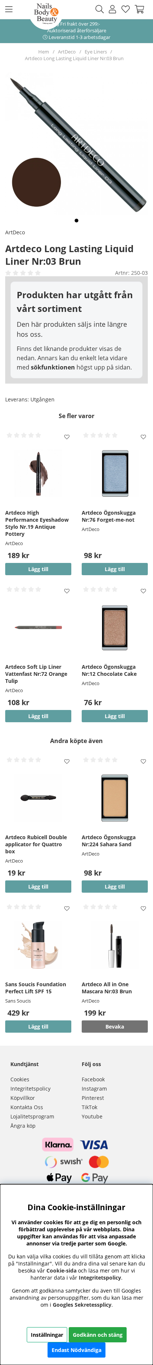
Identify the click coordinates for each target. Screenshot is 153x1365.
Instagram (94, 1088)
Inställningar (47, 1334)
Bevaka (114, 1026)
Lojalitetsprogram (32, 1116)
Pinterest (93, 1097)
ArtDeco (67, 51)
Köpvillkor (22, 1097)
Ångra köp (23, 1125)
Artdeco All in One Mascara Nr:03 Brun (107, 988)
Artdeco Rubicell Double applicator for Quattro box (36, 844)
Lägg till (38, 1026)
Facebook (93, 1079)
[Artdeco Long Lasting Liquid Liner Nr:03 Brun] (76, 220)
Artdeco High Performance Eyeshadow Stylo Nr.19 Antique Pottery (37, 523)
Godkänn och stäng (98, 1334)
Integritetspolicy (30, 1088)
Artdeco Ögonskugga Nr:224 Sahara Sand (109, 841)
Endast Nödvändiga (76, 1349)
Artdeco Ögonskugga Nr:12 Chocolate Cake (109, 670)
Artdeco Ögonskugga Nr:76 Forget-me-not (109, 516)
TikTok (89, 1107)
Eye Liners (96, 51)
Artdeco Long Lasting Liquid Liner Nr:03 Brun (74, 58)
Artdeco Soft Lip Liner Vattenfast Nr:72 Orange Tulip (36, 673)
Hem (43, 51)
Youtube (92, 1116)
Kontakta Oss (26, 1107)
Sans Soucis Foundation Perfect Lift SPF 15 (35, 988)
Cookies (19, 1079)
